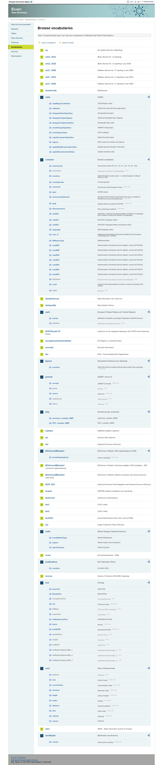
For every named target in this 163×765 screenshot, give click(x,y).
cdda (47, 97)
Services (14, 51)
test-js (54, 624)
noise (48, 555)
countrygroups (58, 182)
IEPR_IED (50, 484)
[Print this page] (135, 2)
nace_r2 (55, 234)
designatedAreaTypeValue (62, 113)
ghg (47, 412)
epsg (54, 203)
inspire (48, 491)
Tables (13, 33)
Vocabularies (16, 47)
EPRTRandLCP (52, 331)
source (55, 393)
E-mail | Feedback (18, 757)
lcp (46, 525)
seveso (48, 576)
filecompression (58, 209)
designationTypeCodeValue (63, 123)
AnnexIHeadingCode (60, 457)
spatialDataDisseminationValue (64, 147)
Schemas (15, 42)
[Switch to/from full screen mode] (139, 2)
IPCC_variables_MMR (60, 423)
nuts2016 (55, 265)
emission (56, 690)
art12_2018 (50, 64)
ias (46, 437)
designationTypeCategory (62, 118)
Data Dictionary (30, 19)
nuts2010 (55, 255)
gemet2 (48, 377)
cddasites (56, 108)
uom (47, 668)
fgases (48, 361)
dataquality (50, 305)
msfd (47, 531)
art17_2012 (50, 77)
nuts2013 (55, 260)
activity (55, 318)
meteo (54, 700)
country (55, 742)
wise (47, 729)
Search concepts (68, 43)
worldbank (50, 735)
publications (51, 562)
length (54, 695)
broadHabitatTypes (59, 538)
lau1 (47, 504)
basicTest (56, 589)
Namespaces (16, 56)
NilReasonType (58, 241)
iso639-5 (55, 225)
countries (56, 176)
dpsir (54, 192)
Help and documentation (21, 24)
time (54, 711)
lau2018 (49, 518)
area (54, 680)
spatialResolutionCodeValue (63, 152)
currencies (56, 187)
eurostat (49, 347)
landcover (50, 498)
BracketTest (56, 594)
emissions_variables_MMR (62, 418)
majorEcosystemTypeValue (63, 137)
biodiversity (51, 90)
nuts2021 (55, 270)
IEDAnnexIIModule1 (54, 451)
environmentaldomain (61, 197)
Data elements (17, 38)
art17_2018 (50, 84)
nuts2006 (55, 250)
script (54, 284)
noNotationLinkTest (60, 619)
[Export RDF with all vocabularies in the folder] (149, 97)
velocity (55, 716)
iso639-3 (55, 220)
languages (56, 230)
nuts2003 (55, 245)
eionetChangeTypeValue (61, 128)
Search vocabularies (49, 43)
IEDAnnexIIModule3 (54, 465)
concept (55, 383)
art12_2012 (50, 57)
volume (55, 721)
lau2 (47, 511)
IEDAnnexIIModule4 (54, 475)
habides (49, 431)
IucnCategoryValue (59, 133)
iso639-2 (55, 214)
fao (46, 354)
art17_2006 (50, 70)
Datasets (14, 29)
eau (53, 604)
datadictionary (52, 299)
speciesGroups (58, 547)
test (47, 583)
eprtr (47, 312)
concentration (57, 685)
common (49, 160)
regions (55, 142)
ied (46, 444)
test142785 (56, 629)
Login (131, 1)
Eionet (21, 19)
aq (46, 50)
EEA (21, 2)
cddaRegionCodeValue (61, 104)
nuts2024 (55, 274)
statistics (55, 706)
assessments (57, 166)
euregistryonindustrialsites (58, 341)
